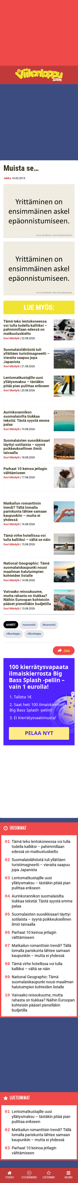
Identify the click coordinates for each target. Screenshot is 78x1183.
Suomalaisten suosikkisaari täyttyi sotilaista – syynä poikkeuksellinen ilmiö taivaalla (26, 446)
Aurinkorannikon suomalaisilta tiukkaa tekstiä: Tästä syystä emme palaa (26, 418)
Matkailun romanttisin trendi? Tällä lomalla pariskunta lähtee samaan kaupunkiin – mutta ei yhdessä (25, 511)
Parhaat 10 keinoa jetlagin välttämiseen (25, 470)
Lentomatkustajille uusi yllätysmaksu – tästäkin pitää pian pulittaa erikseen (26, 381)
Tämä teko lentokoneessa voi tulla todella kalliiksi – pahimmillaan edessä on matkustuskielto (25, 327)
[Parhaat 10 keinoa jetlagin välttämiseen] (64, 477)
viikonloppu (13, 633)
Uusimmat (18, 828)
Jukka (7, 178)
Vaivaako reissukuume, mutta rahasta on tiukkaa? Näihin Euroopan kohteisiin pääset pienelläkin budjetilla (27, 597)
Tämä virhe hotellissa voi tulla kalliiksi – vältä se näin (26, 537)
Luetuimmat (20, 1097)
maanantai (29, 624)
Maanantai (48, 624)
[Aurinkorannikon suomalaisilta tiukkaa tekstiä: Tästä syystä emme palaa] (64, 420)
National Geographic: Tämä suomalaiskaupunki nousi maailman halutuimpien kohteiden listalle (26, 569)
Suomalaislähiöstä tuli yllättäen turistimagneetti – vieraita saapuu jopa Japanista (26, 355)
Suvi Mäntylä (11, 338)
